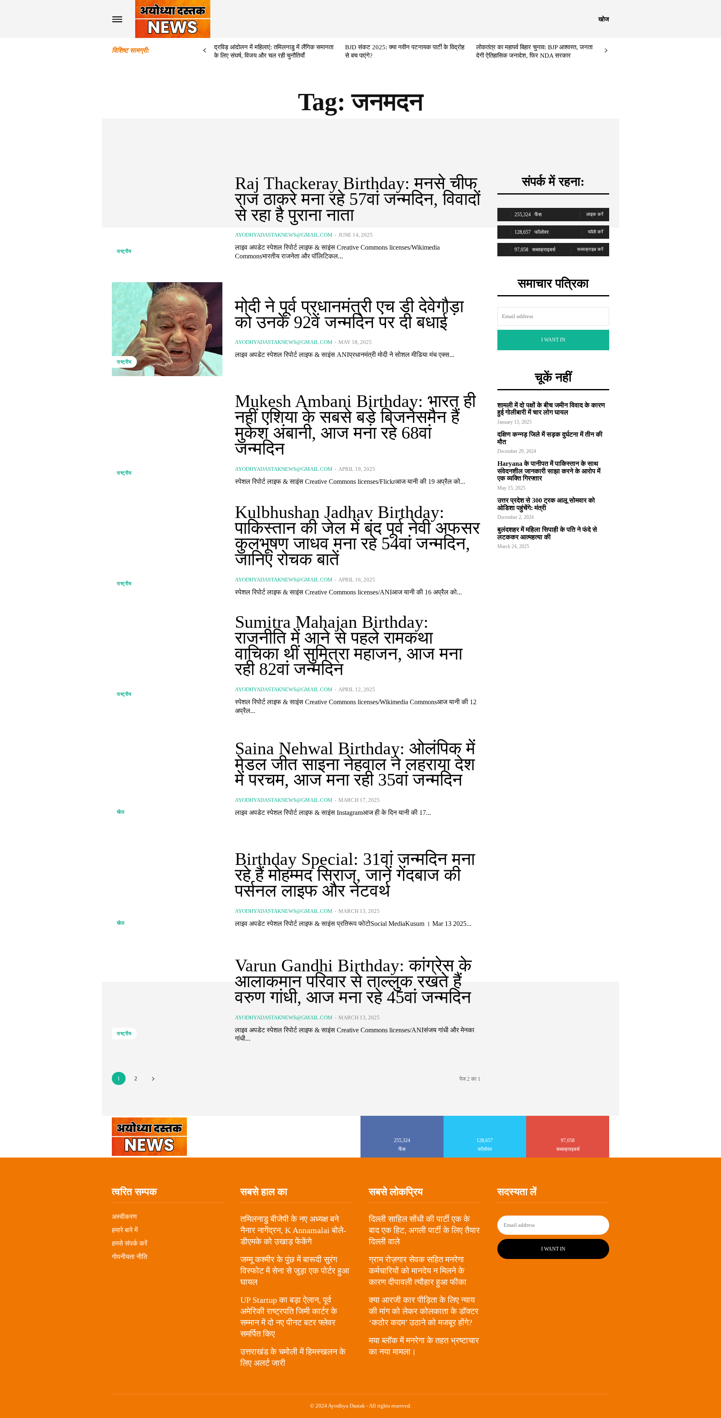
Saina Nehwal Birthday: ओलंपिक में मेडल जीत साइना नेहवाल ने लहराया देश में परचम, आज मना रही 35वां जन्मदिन (355, 764)
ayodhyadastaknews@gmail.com (284, 235)
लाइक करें (594, 214)
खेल (120, 812)
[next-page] (606, 50)
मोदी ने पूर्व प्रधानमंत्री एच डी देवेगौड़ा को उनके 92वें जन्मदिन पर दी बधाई (349, 314)
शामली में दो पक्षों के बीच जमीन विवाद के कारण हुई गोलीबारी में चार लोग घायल (551, 409)
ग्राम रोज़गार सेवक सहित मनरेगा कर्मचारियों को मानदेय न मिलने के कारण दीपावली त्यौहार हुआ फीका (417, 1271)
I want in (553, 340)
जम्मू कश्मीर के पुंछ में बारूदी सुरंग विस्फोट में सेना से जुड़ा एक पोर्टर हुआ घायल (294, 1271)
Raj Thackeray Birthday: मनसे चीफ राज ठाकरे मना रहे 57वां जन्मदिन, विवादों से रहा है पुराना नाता (357, 199)
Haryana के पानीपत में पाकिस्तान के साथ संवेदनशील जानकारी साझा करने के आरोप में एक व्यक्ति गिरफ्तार (548, 471)
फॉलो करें (596, 231)
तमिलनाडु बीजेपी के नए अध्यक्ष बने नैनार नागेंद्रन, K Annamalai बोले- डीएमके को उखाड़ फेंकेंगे (293, 1230)
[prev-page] (204, 50)
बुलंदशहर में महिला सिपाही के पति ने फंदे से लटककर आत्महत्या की (547, 533)
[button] (603, 19)
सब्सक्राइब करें (590, 249)
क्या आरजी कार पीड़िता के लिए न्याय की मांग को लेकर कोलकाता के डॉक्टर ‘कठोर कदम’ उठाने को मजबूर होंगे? (424, 1311)
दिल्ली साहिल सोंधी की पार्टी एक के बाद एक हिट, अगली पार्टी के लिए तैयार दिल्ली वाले (424, 1230)
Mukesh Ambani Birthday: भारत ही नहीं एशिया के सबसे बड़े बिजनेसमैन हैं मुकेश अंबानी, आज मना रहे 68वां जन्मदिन (355, 425)
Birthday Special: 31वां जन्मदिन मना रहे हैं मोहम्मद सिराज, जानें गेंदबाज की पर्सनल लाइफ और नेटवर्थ (355, 874)
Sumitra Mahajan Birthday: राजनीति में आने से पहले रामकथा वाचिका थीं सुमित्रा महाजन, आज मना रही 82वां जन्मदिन (348, 645)
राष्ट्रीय (124, 251)
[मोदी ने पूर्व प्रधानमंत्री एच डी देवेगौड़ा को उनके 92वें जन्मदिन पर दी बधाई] (167, 329)
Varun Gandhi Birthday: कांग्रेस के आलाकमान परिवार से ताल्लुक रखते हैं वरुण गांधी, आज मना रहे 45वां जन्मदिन (353, 981)
